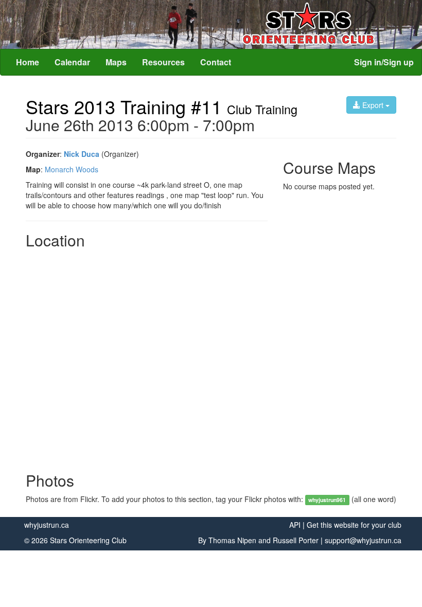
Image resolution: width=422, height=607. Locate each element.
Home (27, 62)
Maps (116, 62)
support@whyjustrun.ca (363, 540)
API (295, 525)
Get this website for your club (354, 525)
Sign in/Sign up (384, 62)
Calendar (72, 62)
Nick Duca (81, 154)
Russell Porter (296, 540)
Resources (163, 62)
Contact (215, 62)
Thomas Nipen (232, 540)
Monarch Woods (71, 169)
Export (372, 105)
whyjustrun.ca (46, 525)
